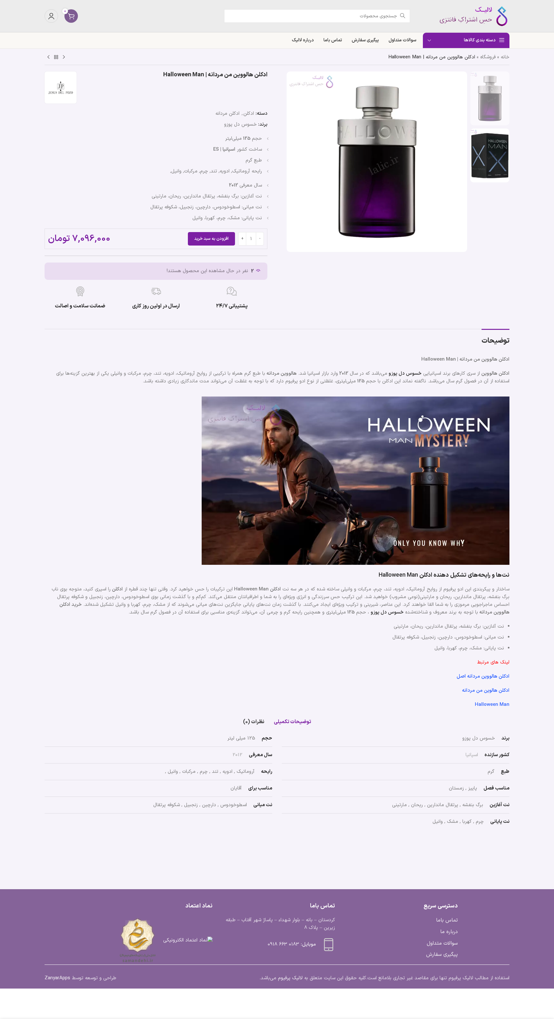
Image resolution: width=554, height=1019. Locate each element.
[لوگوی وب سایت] (469, 16)
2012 (237, 755)
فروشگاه (488, 57)
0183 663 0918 (283, 944)
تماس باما (447, 920)
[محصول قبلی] (64, 57)
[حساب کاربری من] (51, 16)
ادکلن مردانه (227, 113)
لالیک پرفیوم (290, 978)
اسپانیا (472, 755)
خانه (505, 57)
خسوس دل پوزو (240, 124)
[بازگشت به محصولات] (56, 57)
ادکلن (248, 113)
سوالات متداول (442, 943)
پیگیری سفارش (442, 954)
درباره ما (449, 932)
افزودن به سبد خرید (211, 239)
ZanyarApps (57, 978)
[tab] (292, 722)
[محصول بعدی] (48, 57)
